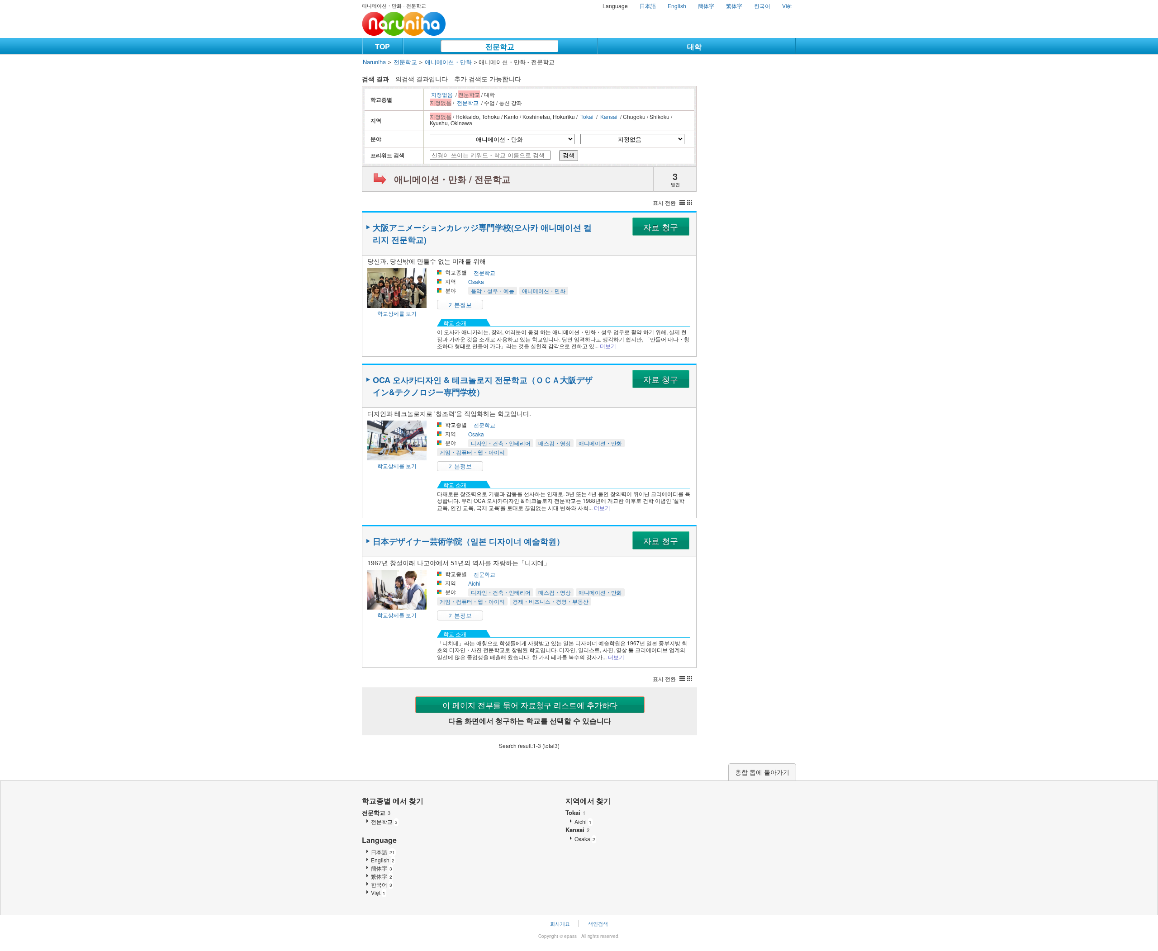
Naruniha (374, 61)
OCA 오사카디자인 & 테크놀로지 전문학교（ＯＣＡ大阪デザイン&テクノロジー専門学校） (483, 386)
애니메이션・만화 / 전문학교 (452, 178)
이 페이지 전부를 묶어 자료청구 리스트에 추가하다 (529, 704)
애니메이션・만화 (448, 61)
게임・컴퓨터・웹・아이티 (472, 452)
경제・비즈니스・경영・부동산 (550, 601)
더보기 (608, 346)
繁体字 (734, 5)
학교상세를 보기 (397, 313)
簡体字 (706, 5)
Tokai (586, 116)
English (677, 5)
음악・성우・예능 (492, 290)
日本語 (648, 5)
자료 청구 (660, 226)
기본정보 (460, 304)
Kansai (608, 116)
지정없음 (442, 94)
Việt (787, 5)
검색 (568, 155)
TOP (382, 46)
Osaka (476, 281)
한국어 (762, 5)
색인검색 (598, 923)
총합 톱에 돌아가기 (762, 771)
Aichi (474, 583)
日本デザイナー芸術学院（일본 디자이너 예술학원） (469, 541)
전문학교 (499, 46)
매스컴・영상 (554, 443)
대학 (694, 46)
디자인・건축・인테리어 (501, 443)
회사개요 (560, 923)
